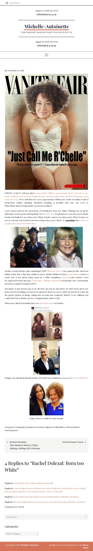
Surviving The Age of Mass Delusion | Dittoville (33, 483)
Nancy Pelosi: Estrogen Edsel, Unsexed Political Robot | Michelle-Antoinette (46, 497)
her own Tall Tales (80, 378)
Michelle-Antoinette (46, 26)
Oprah (65, 277)
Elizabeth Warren (55, 271)
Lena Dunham (73, 274)
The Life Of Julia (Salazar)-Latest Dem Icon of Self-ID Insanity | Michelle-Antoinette (49, 502)
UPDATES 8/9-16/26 (46, 45)
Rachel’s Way (48, 214)
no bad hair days (47, 303)
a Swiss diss (36, 280)
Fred (56, 11)
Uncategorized (11, 430)
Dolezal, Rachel (72, 427)
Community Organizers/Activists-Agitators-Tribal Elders (40, 427)
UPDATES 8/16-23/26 (46, 14)
